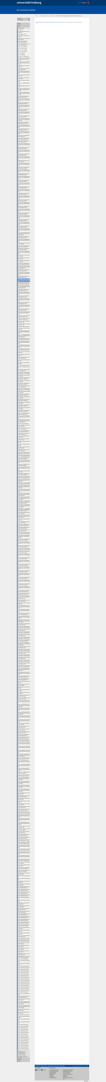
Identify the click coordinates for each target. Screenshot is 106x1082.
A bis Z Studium (43, 15)
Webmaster (50, 1065)
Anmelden (86, 1081)
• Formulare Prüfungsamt (68, 1077)
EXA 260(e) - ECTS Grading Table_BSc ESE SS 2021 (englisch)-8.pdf (51, 22)
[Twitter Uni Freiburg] (42, 1069)
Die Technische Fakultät (26, 10)
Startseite (36, 15)
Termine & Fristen (66, 1073)
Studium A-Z (65, 1076)
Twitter (44, 1069)
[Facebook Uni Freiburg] (36, 1069)
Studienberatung (52, 1077)
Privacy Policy (56, 1065)
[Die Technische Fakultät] (82, 9)
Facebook (39, 1069)
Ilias (64, 1078)
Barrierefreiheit (44, 1065)
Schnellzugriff (20, 19)
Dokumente (51, 15)
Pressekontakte (52, 1072)
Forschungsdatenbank (54, 1069)
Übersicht (38, 1065)
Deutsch (84, 2)
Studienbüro (51, 1076)
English (79, 2)
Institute (51, 1075)
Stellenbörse (52, 1074)
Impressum (62, 1065)
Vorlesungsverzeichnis (67, 1071)
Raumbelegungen (66, 1072)
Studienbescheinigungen (68, 1069)
